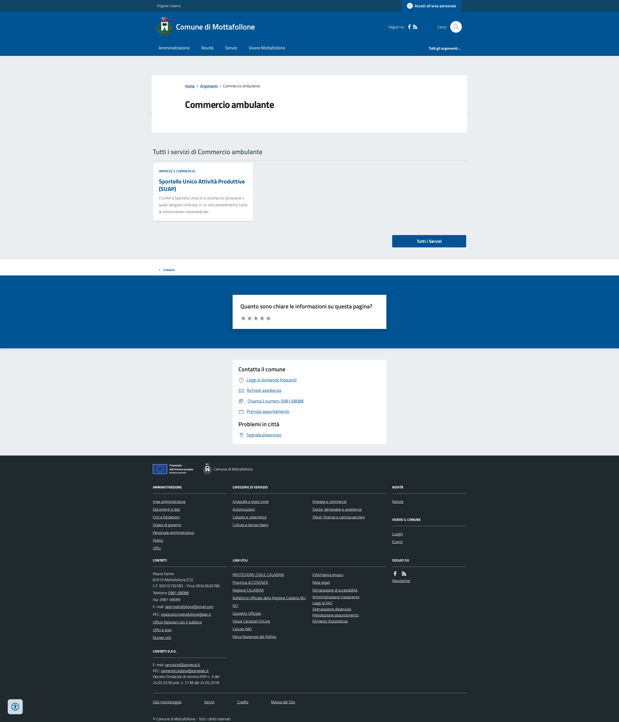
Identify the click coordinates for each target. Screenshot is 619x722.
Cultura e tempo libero (250, 525)
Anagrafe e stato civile (251, 501)
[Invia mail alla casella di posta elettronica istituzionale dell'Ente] (189, 606)
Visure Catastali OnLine (251, 621)
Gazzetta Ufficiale (247, 613)
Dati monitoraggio (167, 702)
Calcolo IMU (242, 629)
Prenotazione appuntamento (335, 615)
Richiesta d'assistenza (330, 621)
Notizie (397, 501)
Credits (242, 702)
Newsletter (401, 581)
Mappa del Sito (283, 702)
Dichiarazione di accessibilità (334, 590)
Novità (207, 48)
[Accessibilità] (15, 707)
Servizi (231, 48)
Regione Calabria (169, 5)
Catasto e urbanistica (249, 517)
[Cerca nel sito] (454, 27)
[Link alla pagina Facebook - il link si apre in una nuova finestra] (409, 27)
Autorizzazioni (244, 509)
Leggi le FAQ (322, 603)
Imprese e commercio (177, 171)
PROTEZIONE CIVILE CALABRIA (258, 575)
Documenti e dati (166, 509)
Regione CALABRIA (248, 590)
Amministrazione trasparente (335, 597)
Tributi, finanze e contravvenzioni (338, 517)
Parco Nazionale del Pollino (254, 636)
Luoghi (397, 534)
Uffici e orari (162, 630)
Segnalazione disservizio (331, 609)
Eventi (397, 542)
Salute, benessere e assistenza (337, 509)
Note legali (321, 582)
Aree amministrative (169, 501)
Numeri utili (162, 637)
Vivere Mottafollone (267, 48)
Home (190, 86)
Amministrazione (174, 48)
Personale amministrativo (173, 532)
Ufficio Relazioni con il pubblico (177, 622)
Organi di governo (167, 525)
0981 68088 (178, 593)
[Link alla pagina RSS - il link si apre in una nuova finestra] (415, 27)
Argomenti (209, 86)
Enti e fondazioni (166, 517)
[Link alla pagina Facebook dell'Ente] (395, 574)
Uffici (157, 548)
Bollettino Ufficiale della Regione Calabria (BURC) (269, 601)
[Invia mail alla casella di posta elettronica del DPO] (182, 665)
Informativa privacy (327, 575)
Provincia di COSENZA (250, 582)
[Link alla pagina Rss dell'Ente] (404, 574)
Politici (158, 540)
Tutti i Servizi (429, 241)
